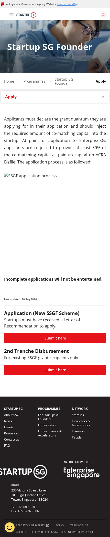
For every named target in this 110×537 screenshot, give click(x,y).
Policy (60, 525)
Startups (78, 415)
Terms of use (79, 525)
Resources (11, 433)
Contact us (11, 439)
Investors (78, 431)
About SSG (11, 415)
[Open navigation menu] (11, 15)
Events (9, 427)
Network (80, 409)
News (8, 421)
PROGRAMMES (49, 409)
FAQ (7, 446)
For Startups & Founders (48, 417)
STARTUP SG (13, 409)
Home (9, 81)
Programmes (34, 81)
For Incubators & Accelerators (50, 433)
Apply (101, 81)
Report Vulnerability (31, 525)
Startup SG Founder (64, 81)
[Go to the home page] (61, 15)
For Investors (47, 425)
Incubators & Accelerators (81, 423)
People (77, 437)
